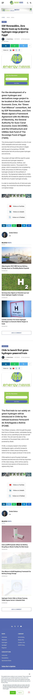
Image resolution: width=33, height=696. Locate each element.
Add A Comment (16, 332)
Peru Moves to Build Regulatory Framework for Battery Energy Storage (16, 572)
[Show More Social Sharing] (29, 45)
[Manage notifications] (29, 692)
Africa (12, 17)
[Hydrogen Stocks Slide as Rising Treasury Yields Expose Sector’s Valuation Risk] (16, 587)
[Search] (30, 3)
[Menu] (3, 3)
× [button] (29, 673)
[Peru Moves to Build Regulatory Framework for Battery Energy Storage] (16, 560)
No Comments (26, 39)
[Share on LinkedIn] (6, 45)
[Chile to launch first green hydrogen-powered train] (16, 379)
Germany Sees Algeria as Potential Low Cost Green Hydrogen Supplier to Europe (15, 294)
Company (21, 634)
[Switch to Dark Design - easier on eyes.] (28, 3)
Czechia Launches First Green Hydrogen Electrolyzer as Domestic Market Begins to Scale (15, 321)
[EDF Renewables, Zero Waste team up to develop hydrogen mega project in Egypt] (16, 61)
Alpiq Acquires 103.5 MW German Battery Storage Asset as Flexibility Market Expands (15, 267)
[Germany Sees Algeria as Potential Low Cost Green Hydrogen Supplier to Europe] (16, 282)
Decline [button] (20, 692)
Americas (5, 346)
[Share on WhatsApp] (14, 45)
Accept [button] (12, 692)
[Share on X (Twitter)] (23, 45)
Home (8, 17)
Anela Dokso (10, 39)
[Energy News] (16, 3)
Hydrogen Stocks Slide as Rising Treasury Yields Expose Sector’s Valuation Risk (14, 599)
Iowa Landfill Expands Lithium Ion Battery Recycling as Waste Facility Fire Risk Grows (15, 545)
